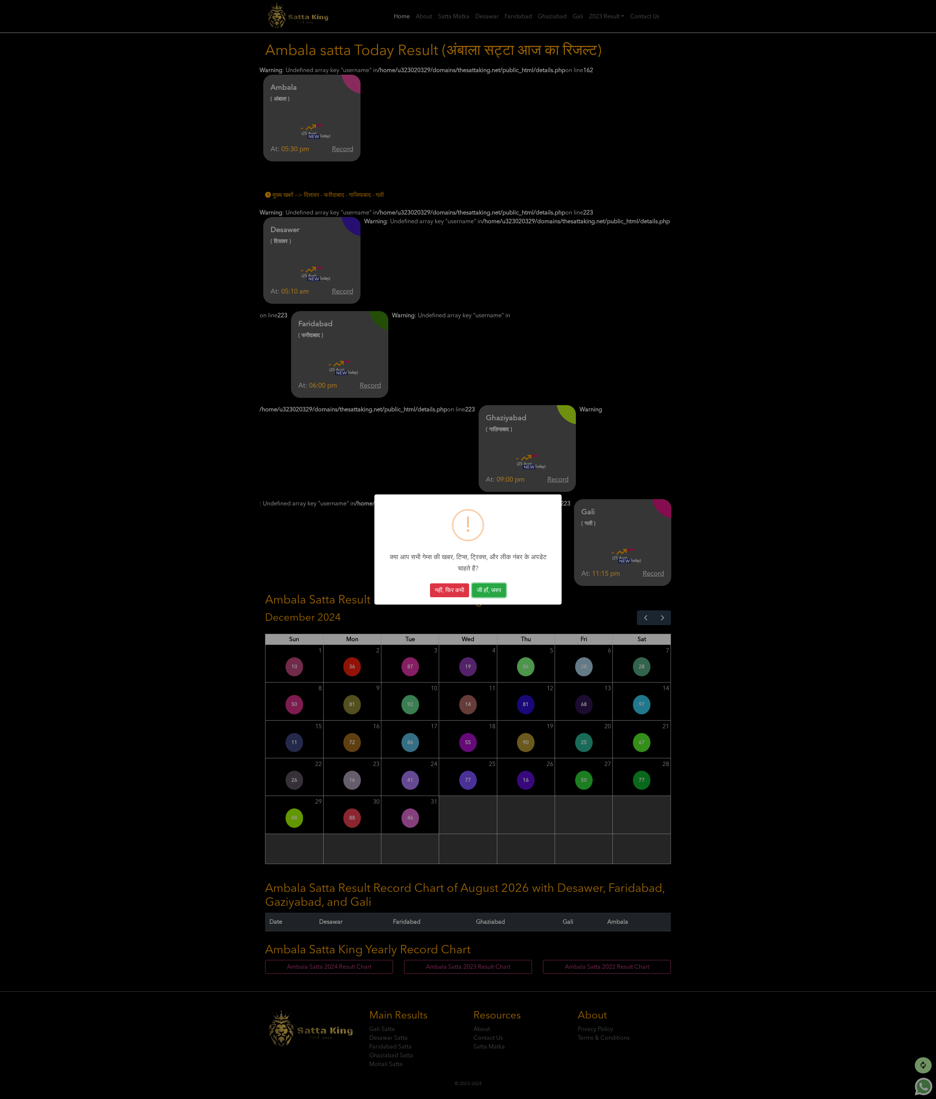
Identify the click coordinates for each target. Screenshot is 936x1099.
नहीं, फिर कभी (449, 590)
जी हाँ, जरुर (489, 590)
